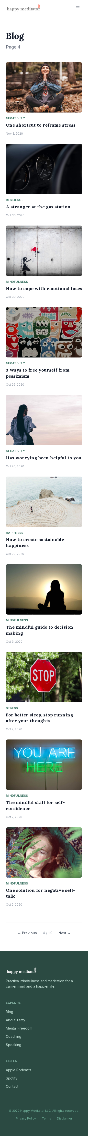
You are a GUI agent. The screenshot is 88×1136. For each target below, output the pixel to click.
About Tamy (15, 1020)
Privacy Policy (26, 1118)
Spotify (11, 1078)
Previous (27, 933)
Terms (46, 1118)
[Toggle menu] (77, 7)
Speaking (13, 1045)
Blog (9, 1012)
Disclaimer (64, 1118)
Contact (12, 1086)
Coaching (13, 1036)
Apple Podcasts (18, 1070)
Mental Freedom (19, 1028)
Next (64, 933)
